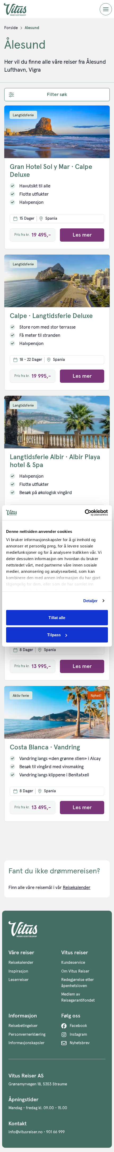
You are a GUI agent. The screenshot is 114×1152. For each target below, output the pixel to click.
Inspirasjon (18, 971)
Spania (51, 218)
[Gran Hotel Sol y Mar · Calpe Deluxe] (57, 131)
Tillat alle (57, 617)
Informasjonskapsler (26, 1043)
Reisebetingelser (23, 1026)
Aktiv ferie (21, 696)
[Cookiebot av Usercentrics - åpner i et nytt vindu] (85, 512)
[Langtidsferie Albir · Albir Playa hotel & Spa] (57, 422)
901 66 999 (55, 1132)
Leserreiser (18, 980)
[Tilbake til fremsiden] (19, 9)
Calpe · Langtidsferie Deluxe (51, 316)
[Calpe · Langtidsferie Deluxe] (57, 281)
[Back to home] (57, 929)
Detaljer (90, 600)
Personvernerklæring (26, 1034)
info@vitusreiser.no (25, 1132)
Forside (11, 28)
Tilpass (54, 635)
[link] (11, 28)
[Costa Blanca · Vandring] (57, 712)
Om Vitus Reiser (75, 971)
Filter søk (57, 94)
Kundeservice (73, 963)
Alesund (32, 28)
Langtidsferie (23, 115)
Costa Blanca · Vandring (45, 747)
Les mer (82, 235)
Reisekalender (76, 888)
